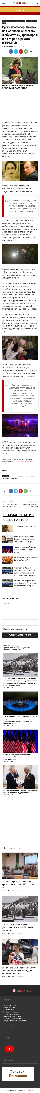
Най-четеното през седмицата (17, 21)
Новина (34, 21)
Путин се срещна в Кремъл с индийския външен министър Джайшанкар (20, 791)
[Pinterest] (21, 51)
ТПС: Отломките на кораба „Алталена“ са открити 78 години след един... (17, 927)
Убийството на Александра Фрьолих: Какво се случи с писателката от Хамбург (24, 539)
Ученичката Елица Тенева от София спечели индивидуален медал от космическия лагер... (19, 970)
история (12, 476)
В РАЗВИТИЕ (6, 531)
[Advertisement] (20, 105)
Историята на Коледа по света (25, 526)
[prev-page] (3, 591)
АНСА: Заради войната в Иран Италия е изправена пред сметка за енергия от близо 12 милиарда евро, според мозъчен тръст (20, 719)
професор (6, 478)
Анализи (5, 552)
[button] (3, 3)
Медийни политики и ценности (14, 1021)
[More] (30, 51)
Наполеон (20, 476)
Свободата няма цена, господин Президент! (10, 505)
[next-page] (7, 591)
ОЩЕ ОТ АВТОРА (15, 520)
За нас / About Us (9, 1005)
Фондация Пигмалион (11, 1014)
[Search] (37, 3)
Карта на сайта (28, 1090)
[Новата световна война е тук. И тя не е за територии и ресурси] (7, 549)
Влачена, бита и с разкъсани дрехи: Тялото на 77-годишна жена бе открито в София (25, 583)
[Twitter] (16, 51)
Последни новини (8, 921)
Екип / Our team (9, 1008)
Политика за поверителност (13, 1018)
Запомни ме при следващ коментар (15, 629)
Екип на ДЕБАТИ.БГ (8, 890)
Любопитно (6, 563)
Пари (4, 878)
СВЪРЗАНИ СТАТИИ (18, 515)
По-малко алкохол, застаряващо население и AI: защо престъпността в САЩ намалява (19, 756)
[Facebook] (11, 51)
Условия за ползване (11, 1012)
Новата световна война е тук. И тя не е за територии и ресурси (25, 549)
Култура (5, 542)
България (5, 573)
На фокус (5, 21)
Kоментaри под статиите (12, 1016)
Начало (4, 17)
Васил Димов (8, 46)
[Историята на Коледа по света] (7, 528)
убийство (14, 478)
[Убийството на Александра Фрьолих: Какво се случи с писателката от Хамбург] (7, 539)
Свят (10, 17)
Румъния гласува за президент (30, 505)
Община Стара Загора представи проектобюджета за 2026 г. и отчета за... (19, 884)
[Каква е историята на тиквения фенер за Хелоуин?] (7, 560)
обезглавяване (30, 476)
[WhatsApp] (26, 51)
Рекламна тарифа (9, 1010)
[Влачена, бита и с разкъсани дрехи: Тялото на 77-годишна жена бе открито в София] (7, 583)
